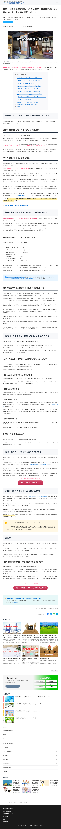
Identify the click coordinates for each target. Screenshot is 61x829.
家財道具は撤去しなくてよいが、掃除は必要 (29, 81)
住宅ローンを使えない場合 (24, 99)
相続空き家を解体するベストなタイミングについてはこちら (24, 278)
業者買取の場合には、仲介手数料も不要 (39, 464)
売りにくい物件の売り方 (8, 22)
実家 (52, 670)
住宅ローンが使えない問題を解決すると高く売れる (29, 94)
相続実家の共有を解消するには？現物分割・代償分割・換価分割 (35, 783)
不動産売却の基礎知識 (19, 785)
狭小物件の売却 (44, 658)
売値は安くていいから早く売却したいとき (27, 102)
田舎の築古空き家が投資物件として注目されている (31, 91)
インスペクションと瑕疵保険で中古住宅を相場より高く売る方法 (11, 637)
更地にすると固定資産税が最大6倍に (16, 277)
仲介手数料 (5, 816)
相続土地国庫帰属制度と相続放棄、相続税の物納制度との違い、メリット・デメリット (54, 784)
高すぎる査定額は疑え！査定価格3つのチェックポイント (28, 711)
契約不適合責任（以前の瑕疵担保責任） (38, 497)
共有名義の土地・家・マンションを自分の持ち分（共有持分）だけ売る (30, 637)
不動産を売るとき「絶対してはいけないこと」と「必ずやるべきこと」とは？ (33, 697)
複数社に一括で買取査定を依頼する (30, 483)
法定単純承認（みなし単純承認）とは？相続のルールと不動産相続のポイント (35, 791)
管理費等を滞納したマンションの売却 (30, 659)
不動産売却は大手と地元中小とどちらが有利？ (26, 718)
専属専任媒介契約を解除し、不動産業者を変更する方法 (28, 704)
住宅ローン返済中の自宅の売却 (11, 658)
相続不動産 (38, 785)
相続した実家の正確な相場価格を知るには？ (17, 205)
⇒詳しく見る (15, 602)
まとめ (18, 106)
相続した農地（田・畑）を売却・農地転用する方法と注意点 (48, 636)
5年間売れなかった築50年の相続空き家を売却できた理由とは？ (24, 598)
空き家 (56, 670)
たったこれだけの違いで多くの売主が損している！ (29, 78)
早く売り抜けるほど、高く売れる (26, 83)
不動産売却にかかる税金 (9, 814)
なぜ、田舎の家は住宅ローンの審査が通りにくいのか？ (32, 97)
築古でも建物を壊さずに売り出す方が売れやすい (29, 86)
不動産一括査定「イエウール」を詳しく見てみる (30, 588)
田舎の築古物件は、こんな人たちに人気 (28, 89)
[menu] (57, 2)
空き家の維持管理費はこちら (21, 195)
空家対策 (5, 819)
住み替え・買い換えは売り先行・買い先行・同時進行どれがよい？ (16, 783)
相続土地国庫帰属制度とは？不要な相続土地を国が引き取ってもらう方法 (16, 790)
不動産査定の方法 (7, 811)
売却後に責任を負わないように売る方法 (27, 104)
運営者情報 (5, 821)
